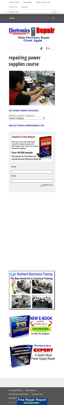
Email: (13, 176)
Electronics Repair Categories (21, 115)
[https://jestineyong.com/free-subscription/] (32, 401)
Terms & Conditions (43, 2)
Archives (24, 7)
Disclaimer (27, 2)
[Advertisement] (32, 233)
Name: (14, 167)
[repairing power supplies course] (32, 105)
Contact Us (13, 7)
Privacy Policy (14, 2)
